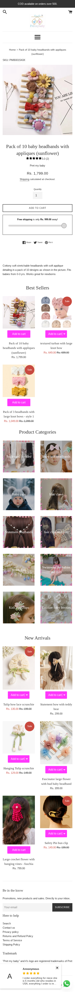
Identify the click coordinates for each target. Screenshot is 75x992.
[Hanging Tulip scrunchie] (19, 742)
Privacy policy (11, 931)
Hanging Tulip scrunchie (18, 768)
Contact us (9, 927)
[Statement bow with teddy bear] (56, 673)
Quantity (38, 189)
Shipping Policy (11, 944)
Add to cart (18, 333)
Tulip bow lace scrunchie (18, 704)
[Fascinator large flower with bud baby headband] (56, 748)
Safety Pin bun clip (56, 843)
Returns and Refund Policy (18, 936)
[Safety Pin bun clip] (56, 817)
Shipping (24, 179)
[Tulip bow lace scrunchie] (19, 673)
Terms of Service (12, 940)
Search (7, 923)
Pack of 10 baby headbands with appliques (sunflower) (19, 348)
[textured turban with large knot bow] (56, 317)
